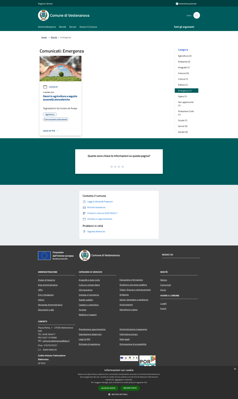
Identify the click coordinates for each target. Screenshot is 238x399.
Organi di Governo (46, 280)
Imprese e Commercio (89, 294)
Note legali (125, 339)
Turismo (82, 309)
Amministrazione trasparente (133, 329)
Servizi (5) (182, 126)
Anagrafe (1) (184, 67)
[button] (119, 394)
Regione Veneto (45, 3)
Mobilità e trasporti (88, 314)
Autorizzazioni (126, 304)
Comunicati (53, 87)
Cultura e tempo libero (89, 285)
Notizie (163, 280)
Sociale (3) (183, 132)
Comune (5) (183, 73)
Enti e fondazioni (46, 294)
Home (44, 37)
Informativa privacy (129, 334)
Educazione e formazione (131, 279)
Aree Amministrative (48, 285)
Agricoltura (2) (184, 55)
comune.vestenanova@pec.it (56, 340)
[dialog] (119, 382)
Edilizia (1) (183, 84)
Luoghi (163, 303)
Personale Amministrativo (50, 304)
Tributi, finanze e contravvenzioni (135, 289)
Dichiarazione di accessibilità (133, 344)
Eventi (163, 308)
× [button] (235, 369)
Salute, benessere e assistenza (134, 299)
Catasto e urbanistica (89, 304)
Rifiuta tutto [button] (130, 388)
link (145, 382)
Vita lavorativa (85, 289)
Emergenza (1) (184, 90)
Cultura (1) (183, 79)
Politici (41, 299)
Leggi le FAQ (84, 339)
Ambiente (124, 294)
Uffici (40, 289)
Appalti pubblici (86, 299)
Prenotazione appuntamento (92, 329)
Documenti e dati (46, 309)
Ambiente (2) (184, 61)
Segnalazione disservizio (90, 334)
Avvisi (163, 289)
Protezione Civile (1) (186, 113)
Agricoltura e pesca (128, 309)
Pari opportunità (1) (185, 103)
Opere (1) (182, 96)
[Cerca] (196, 15)
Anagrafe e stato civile (89, 280)
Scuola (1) (182, 120)
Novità (54, 37)
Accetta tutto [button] (108, 388)
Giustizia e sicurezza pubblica (133, 284)
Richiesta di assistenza (89, 344)
